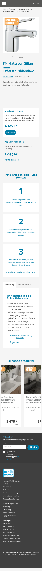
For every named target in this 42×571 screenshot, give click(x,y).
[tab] (9, 285)
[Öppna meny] (4, 3)
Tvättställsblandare (23, 11)
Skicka (33, 447)
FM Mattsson (8, 76)
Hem (4, 9)
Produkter (12, 9)
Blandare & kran (8, 11)
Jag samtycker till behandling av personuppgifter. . (13, 455)
